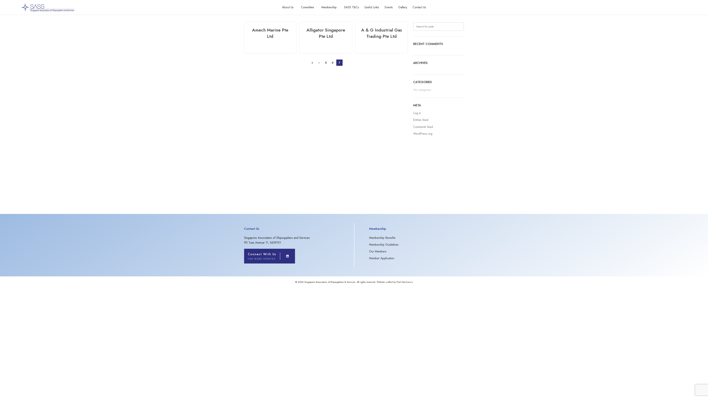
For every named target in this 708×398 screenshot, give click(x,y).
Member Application (381, 258)
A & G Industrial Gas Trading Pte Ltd (381, 33)
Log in (417, 113)
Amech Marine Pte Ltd (270, 33)
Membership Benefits (382, 238)
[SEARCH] (459, 26)
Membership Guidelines (384, 244)
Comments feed (423, 127)
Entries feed (420, 120)
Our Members (377, 251)
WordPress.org (422, 134)
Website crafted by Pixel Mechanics (395, 282)
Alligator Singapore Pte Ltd (325, 33)
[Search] (686, 7)
